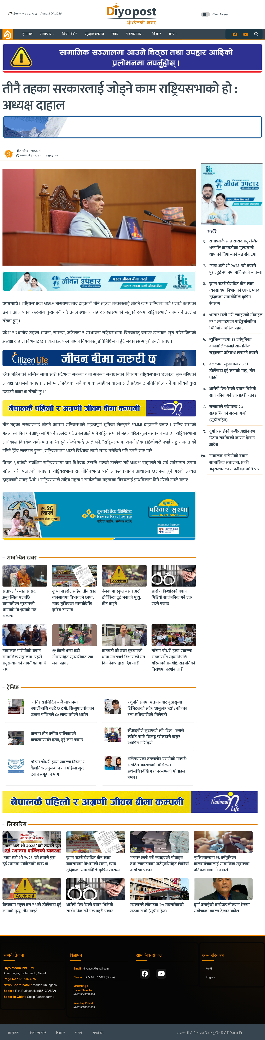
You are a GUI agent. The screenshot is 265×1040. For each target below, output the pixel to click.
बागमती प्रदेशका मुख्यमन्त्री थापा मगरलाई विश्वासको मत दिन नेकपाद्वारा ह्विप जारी (123, 657)
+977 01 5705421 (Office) (99, 977)
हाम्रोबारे (13, 1032)
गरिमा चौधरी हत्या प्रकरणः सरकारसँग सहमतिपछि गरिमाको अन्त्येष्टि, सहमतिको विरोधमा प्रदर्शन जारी (173, 660)
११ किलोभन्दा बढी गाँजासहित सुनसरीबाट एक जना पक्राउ (72, 657)
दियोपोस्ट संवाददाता (29, 151)
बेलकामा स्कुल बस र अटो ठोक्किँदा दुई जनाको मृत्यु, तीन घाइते (121, 597)
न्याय (114, 34)
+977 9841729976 (84, 994)
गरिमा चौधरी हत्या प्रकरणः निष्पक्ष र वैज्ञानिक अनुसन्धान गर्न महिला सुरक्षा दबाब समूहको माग (59, 768)
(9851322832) (46, 990)
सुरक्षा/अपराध (94, 34)
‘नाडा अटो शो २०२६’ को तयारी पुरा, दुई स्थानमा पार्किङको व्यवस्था (236, 269)
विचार (156, 34)
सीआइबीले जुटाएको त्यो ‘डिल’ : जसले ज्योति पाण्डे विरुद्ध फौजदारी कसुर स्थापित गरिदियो (156, 737)
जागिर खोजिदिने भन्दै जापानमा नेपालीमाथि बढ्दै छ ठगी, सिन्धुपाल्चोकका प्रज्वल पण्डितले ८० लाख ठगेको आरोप (62, 708)
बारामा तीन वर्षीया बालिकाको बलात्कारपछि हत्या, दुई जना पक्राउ (57, 736)
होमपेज (27, 34)
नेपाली (209, 968)
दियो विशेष (69, 34)
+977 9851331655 (84, 1007)
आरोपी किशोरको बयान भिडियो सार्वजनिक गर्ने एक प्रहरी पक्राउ (172, 597)
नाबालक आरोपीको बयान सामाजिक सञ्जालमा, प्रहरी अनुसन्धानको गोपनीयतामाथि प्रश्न (24, 660)
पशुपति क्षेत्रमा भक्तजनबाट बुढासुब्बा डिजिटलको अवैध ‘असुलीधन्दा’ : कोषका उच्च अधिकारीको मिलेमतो (157, 708)
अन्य (171, 34)
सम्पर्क (79, 1032)
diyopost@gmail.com (96, 968)
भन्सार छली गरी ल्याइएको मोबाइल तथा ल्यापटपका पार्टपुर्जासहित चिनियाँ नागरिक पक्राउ (236, 321)
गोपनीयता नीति (37, 1032)
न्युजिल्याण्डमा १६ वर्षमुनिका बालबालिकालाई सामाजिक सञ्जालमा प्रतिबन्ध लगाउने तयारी (233, 346)
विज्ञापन (60, 1032)
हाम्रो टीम (98, 1032)
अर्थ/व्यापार (133, 34)
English (210, 977)
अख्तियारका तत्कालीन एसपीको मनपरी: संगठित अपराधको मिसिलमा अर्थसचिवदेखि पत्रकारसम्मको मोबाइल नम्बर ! (157, 768)
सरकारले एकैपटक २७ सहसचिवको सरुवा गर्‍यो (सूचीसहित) (228, 413)
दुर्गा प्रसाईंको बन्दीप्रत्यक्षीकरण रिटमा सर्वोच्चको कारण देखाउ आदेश (232, 438)
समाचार (45, 34)
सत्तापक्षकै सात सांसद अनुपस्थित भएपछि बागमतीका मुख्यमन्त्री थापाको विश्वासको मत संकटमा (19, 604)
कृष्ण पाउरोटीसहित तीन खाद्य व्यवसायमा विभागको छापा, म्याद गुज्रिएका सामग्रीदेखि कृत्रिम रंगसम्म (74, 600)
